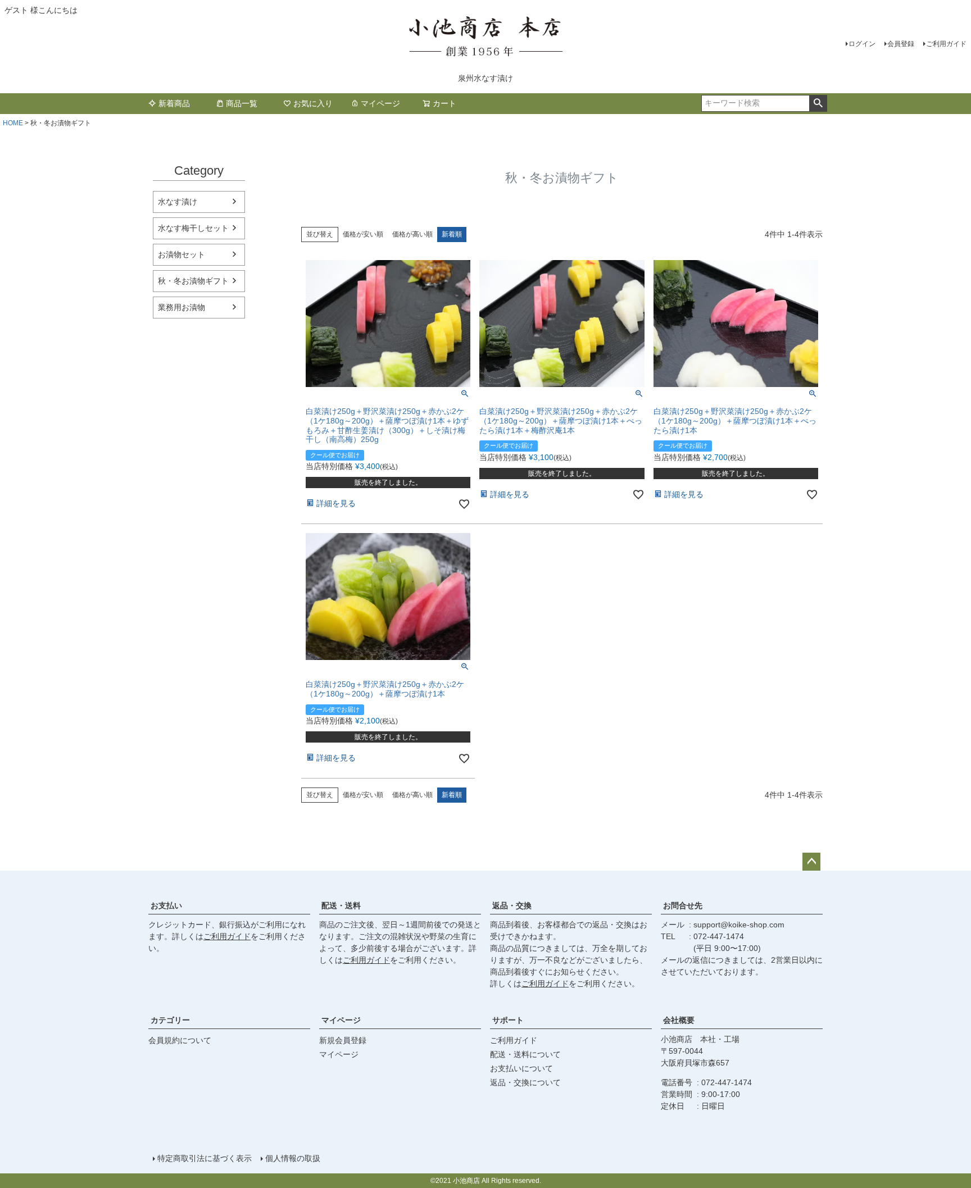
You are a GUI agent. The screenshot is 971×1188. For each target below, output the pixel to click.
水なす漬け (177, 201)
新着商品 (174, 103)
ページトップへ (811, 862)
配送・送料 (341, 905)
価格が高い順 (412, 234)
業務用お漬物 (181, 307)
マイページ (380, 103)
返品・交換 (512, 905)
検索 (818, 103)
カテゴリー (170, 1020)
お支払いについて (521, 1068)
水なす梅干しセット (193, 228)
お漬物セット (181, 254)
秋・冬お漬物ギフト (193, 280)
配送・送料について (525, 1054)
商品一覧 (241, 103)
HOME (13, 123)
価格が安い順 (363, 234)
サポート (508, 1020)
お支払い (166, 905)
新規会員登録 (342, 1040)
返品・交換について (525, 1082)
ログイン (862, 44)
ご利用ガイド (946, 44)
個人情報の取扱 (292, 1158)
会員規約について (179, 1040)
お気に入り (313, 103)
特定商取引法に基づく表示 (204, 1158)
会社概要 (679, 1020)
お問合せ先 (682, 905)
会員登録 (900, 44)
